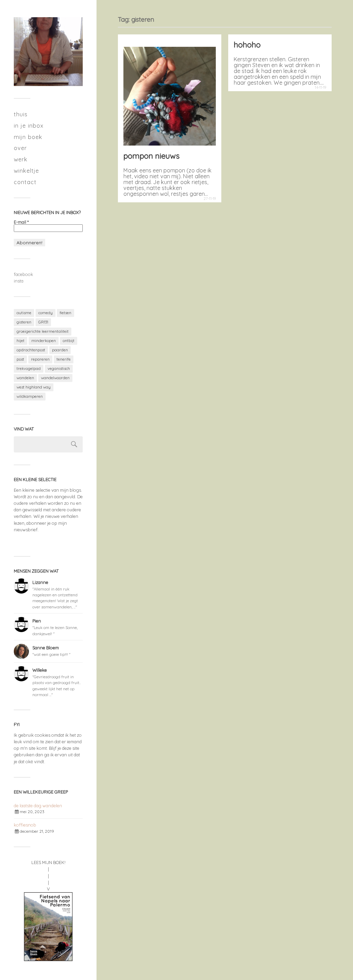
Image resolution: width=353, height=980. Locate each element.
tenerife (64, 359)
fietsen (65, 312)
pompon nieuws (151, 156)
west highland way (34, 387)
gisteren (24, 322)
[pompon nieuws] (169, 93)
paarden (60, 350)
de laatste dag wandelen (38, 805)
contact (25, 181)
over (20, 147)
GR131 (43, 322)
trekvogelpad (29, 368)
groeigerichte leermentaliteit (43, 331)
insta (18, 281)
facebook (23, 274)
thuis (21, 114)
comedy (45, 312)
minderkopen (43, 340)
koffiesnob (25, 825)
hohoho (247, 45)
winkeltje (26, 170)
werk (21, 159)
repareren (40, 359)
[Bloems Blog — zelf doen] (48, 51)
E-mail (21, 222)
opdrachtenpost (31, 350)
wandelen (25, 377)
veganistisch (59, 368)
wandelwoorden (55, 377)
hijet (20, 340)
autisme (24, 312)
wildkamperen (30, 396)
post (20, 359)
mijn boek (28, 136)
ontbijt (68, 340)
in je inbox (28, 125)
